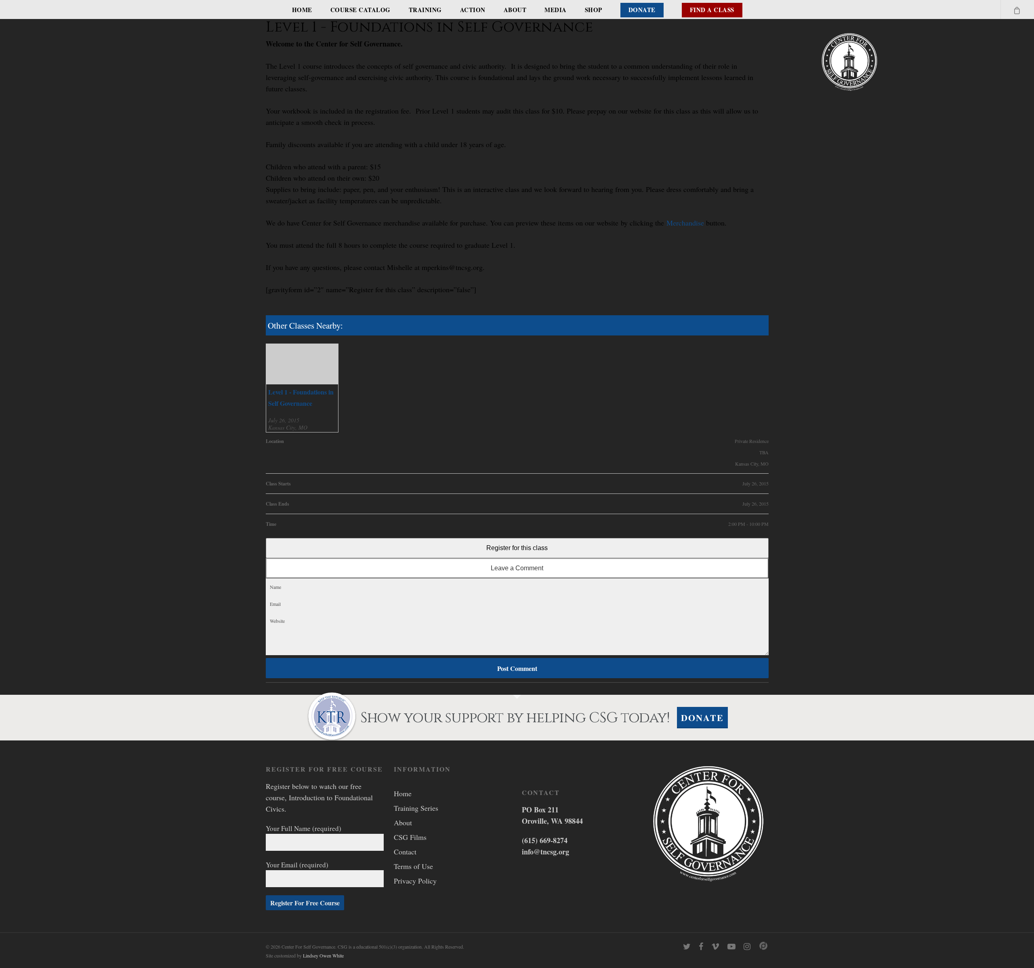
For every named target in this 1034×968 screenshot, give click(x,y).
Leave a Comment (517, 568)
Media (555, 9)
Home (302, 9)
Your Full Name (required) (303, 828)
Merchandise (685, 223)
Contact (405, 851)
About (515, 9)
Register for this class (517, 547)
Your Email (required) (297, 864)
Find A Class (712, 9)
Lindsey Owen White (323, 955)
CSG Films (410, 837)
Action (472, 9)
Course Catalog (360, 9)
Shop (593, 9)
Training (425, 9)
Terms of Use (413, 866)
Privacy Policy (415, 881)
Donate (642, 9)
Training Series (416, 808)
